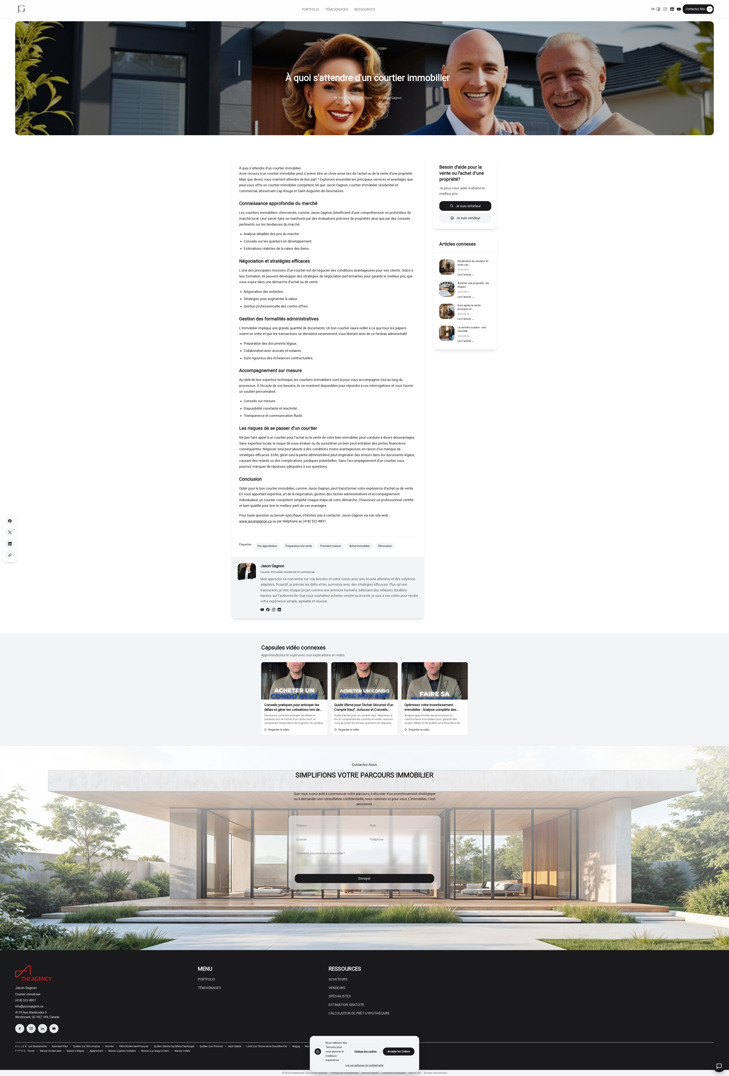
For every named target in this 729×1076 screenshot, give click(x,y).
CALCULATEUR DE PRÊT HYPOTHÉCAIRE (359, 1013)
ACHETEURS (338, 979)
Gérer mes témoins (436, 1073)
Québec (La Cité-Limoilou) (86, 1046)
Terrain (31, 1051)
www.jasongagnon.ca (255, 521)
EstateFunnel (297, 1073)
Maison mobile (182, 1051)
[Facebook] (658, 9)
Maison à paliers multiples (122, 1051)
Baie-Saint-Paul (60, 1046)
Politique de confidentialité (345, 1073)
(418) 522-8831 (25, 1000)
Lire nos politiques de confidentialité (364, 1065)
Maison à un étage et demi (155, 1051)
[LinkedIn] (672, 9)
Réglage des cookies (365, 1051)
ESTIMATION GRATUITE (346, 1005)
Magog (296, 1046)
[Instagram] (665, 9)
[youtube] (262, 609)
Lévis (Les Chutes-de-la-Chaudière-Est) (267, 1046)
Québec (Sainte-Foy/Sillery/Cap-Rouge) (174, 1046)
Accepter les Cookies (398, 1051)
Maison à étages (75, 1051)
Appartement (96, 1051)
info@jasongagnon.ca (29, 1006)
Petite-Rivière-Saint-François (133, 1046)
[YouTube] (679, 9)
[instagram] (273, 609)
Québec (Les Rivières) (211, 1046)
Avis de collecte (370, 1073)
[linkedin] (279, 609)
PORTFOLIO (206, 979)
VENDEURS (337, 988)
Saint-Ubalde (234, 1046)
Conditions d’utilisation (394, 1073)
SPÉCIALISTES (340, 996)
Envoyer (364, 878)
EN (653, 9)
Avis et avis (415, 1073)
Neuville (109, 1046)
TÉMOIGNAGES (209, 988)
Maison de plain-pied (50, 1051)
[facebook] (268, 609)
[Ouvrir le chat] (719, 1066)
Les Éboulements (37, 1046)
